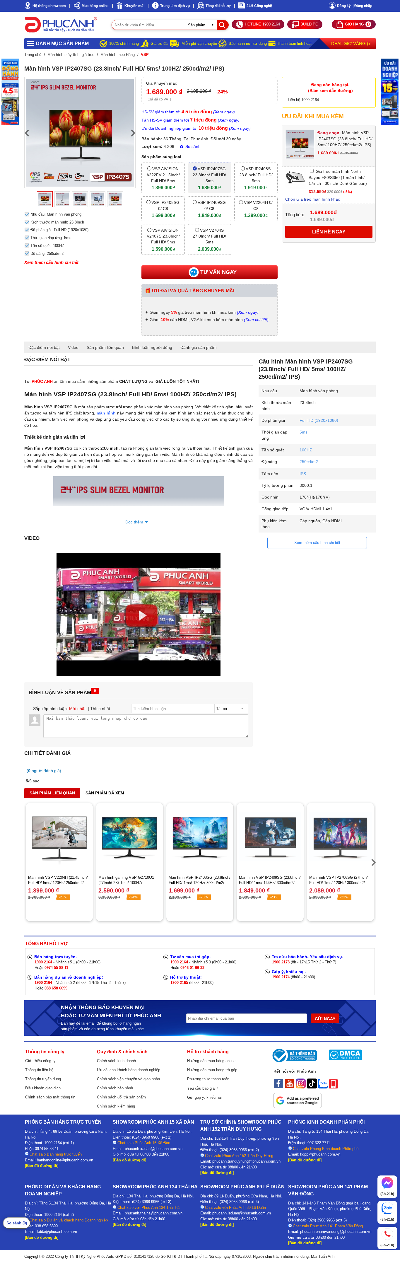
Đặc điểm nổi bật (44, 347)
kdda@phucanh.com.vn (57, 1231)
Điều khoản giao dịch (43, 1088)
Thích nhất (100, 708)
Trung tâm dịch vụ (175, 6)
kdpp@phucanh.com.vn (320, 1154)
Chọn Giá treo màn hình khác (312, 199)
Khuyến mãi (134, 6)
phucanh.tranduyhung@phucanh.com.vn (246, 1161)
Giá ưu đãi (159, 43)
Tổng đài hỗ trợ (218, 6)
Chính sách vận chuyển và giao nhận (128, 1079)
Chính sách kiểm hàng (116, 1106)
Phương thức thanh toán (208, 1079)
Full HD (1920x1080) (319, 420)
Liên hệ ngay (329, 231)
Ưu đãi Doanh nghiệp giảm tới (196, 128)
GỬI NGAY (325, 1018)
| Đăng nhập (362, 6)
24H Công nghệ (259, 6)
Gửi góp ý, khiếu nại (204, 1097)
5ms (303, 432)
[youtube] (290, 1087)
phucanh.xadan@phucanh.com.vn (153, 1148)
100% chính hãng (124, 43)
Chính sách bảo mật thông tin (50, 1097)
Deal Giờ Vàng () (350, 43)
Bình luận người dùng (152, 347)
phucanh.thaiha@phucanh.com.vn (153, 1213)
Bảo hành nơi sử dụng (248, 43)
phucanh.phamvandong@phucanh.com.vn (335, 1231)
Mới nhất (77, 708)
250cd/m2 (309, 461)
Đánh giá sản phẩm (198, 347)
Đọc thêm (134, 522)
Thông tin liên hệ (39, 1070)
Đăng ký (344, 6)
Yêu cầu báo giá (202, 1088)
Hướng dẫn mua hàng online (211, 1061)
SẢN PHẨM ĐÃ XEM (105, 793)
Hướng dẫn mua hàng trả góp (212, 1070)
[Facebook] (278, 1087)
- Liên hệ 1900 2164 (302, 100)
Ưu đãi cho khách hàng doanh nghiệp (128, 1070)
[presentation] (27, 133)
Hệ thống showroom (49, 6)
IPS (303, 473)
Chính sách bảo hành (115, 1088)
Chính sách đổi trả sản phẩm (121, 1097)
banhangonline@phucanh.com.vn (65, 1160)
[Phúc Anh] (138, 674)
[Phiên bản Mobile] (333, 1087)
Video (73, 347)
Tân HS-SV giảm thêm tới (190, 120)
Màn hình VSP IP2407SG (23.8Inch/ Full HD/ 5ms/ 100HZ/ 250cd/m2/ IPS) (344, 138)
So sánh (192, 146)
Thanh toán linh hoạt (294, 43)
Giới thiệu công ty (40, 1061)
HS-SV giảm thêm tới (188, 112)
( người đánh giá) (44, 770)
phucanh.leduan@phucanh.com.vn (241, 1213)
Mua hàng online (95, 6)
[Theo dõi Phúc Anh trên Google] (297, 1106)
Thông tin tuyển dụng (43, 1079)
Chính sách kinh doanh (116, 1061)
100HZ (306, 450)
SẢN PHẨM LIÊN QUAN (52, 793)
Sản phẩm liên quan (105, 347)
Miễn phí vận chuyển (199, 43)
